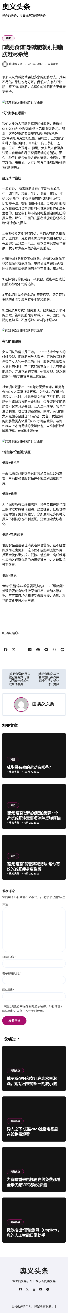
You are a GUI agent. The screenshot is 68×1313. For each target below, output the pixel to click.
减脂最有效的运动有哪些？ (30, 767)
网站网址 (8, 989)
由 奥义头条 (15, 63)
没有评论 (53, 63)
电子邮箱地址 (11, 973)
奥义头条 (16, 7)
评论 (5, 904)
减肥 (8, 38)
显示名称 (9, 957)
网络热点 (15, 1070)
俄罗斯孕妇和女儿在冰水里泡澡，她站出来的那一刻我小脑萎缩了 (34, 1083)
